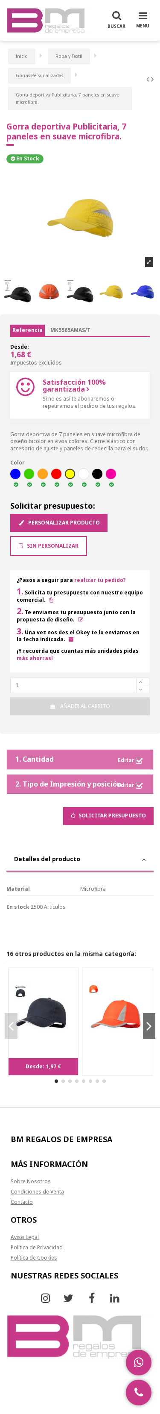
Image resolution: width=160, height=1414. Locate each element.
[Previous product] (148, 79)
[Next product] (152, 79)
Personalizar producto (63, 522)
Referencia (27, 330)
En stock (17, 907)
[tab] (80, 860)
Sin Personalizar (52, 545)
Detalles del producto (47, 859)
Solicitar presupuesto (111, 815)
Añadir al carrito (85, 706)
